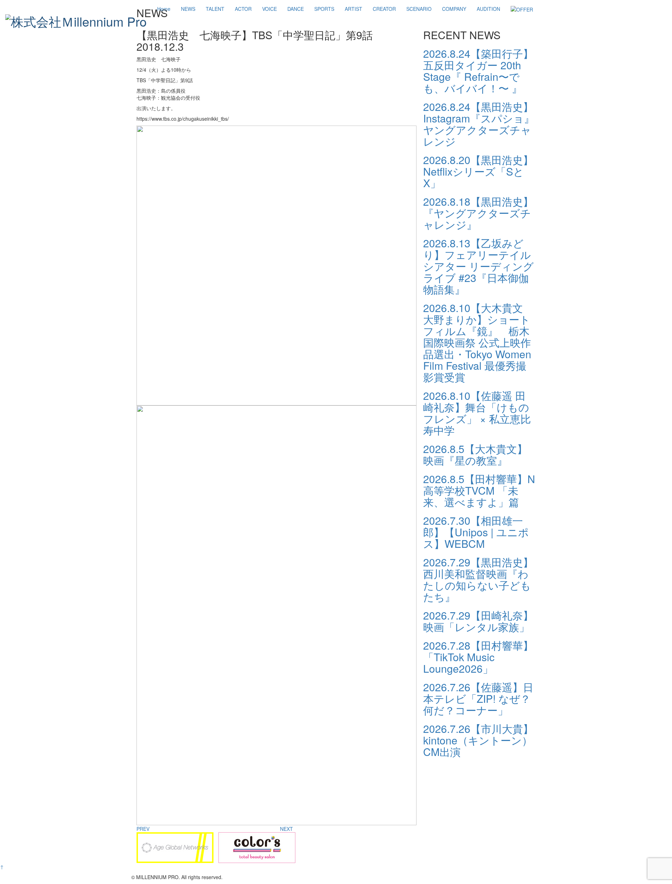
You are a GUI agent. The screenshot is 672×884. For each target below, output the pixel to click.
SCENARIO (419, 8)
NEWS (188, 8)
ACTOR (243, 8)
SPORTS (324, 8)
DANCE (295, 8)
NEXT (286, 828)
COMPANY (454, 8)
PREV (142, 828)
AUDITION (488, 8)
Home (163, 8)
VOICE (269, 8)
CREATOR (384, 8)
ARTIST (353, 8)
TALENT (215, 8)
